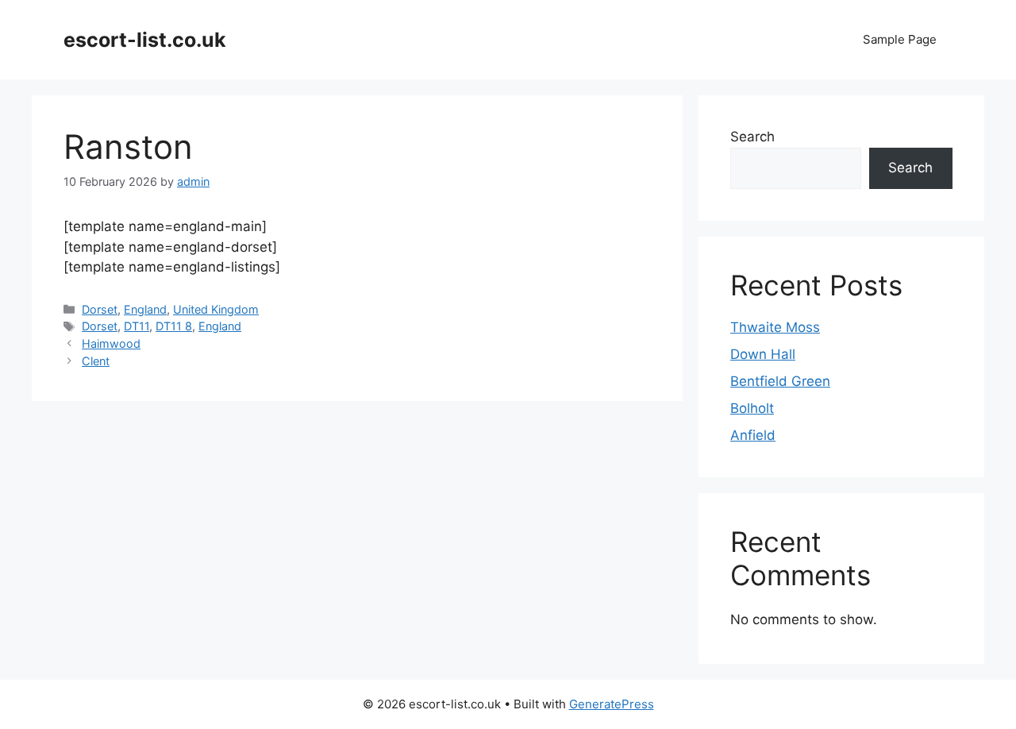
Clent (96, 361)
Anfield (752, 435)
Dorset (99, 309)
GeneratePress (611, 704)
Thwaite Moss (775, 327)
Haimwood (111, 343)
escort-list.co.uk (145, 40)
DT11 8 (174, 326)
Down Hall (762, 354)
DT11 (136, 326)
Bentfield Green (780, 381)
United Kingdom (216, 309)
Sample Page (900, 39)
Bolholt (752, 408)
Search (752, 137)
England (145, 309)
